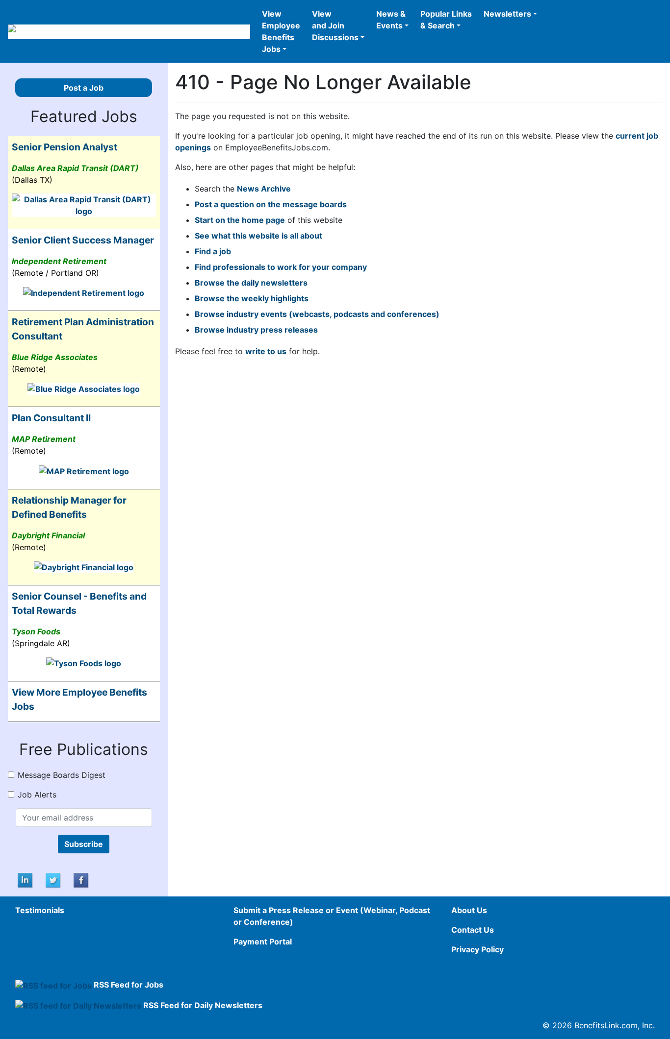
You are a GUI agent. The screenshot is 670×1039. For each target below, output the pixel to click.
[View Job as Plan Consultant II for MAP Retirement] (84, 470)
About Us (469, 910)
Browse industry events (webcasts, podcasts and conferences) (317, 314)
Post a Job (83, 88)
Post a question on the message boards (271, 204)
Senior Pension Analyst (64, 147)
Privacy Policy (477, 949)
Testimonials (39, 910)
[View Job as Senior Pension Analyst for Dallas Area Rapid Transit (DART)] (84, 204)
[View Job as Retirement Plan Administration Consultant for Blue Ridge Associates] (83, 388)
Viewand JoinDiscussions (335, 25)
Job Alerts (37, 794)
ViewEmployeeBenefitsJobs (281, 31)
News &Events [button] (391, 19)
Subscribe (83, 844)
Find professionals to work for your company (281, 267)
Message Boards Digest (61, 775)
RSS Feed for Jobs (128, 985)
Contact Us (472, 930)
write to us (265, 351)
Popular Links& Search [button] (446, 19)
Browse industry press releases (256, 330)
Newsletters (507, 14)
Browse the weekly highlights (252, 298)
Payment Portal (262, 941)
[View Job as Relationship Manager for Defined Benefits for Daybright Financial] (83, 567)
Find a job (213, 251)
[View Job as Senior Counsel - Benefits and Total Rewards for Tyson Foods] (83, 663)
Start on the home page (240, 220)
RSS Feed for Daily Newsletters (202, 1005)
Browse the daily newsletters (251, 283)
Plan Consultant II (51, 418)
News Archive (264, 188)
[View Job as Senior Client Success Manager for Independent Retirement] (83, 292)
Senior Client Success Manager (83, 240)
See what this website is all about (258, 236)
